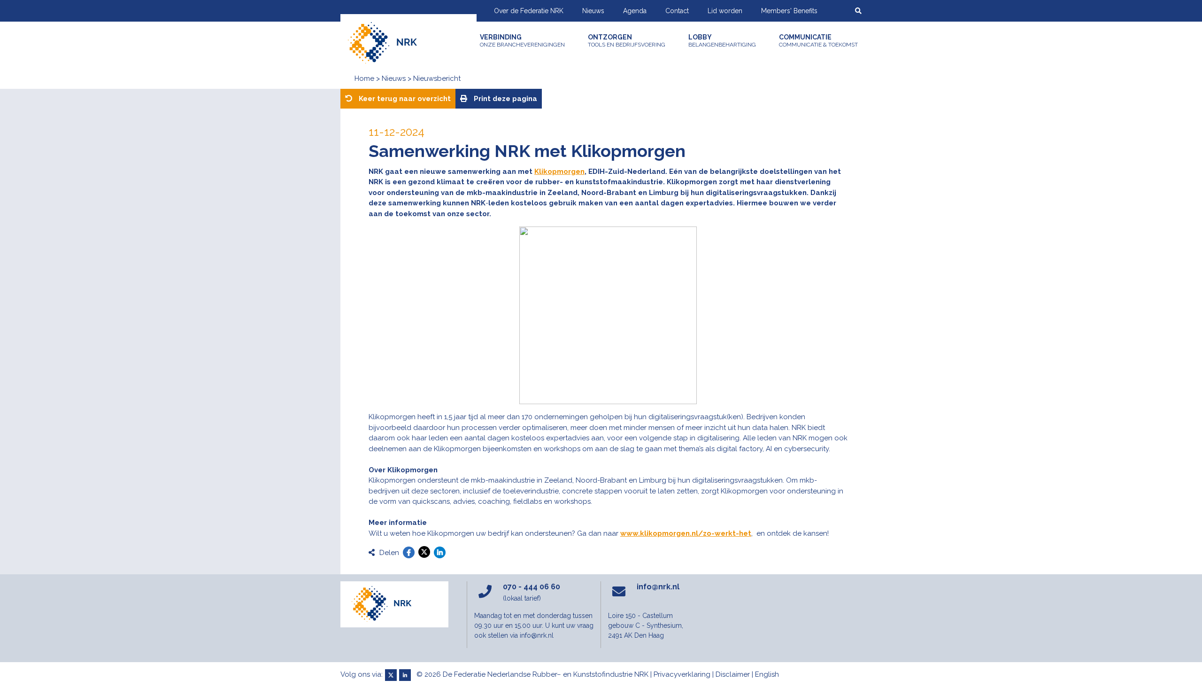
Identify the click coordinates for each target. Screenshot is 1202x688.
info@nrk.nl (658, 586)
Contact (677, 11)
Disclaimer (733, 674)
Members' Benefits (789, 11)
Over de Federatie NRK (528, 11)
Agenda (635, 11)
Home (364, 78)
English (767, 674)
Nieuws (593, 11)
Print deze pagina (504, 98)
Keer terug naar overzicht (404, 98)
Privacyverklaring (682, 674)
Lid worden (725, 11)
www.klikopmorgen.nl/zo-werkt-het (685, 533)
